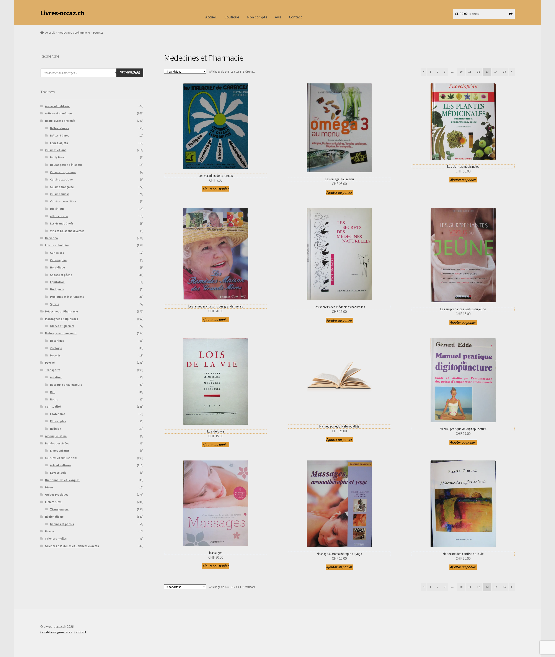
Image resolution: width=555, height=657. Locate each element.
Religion (55, 429)
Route (54, 399)
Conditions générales (56, 632)
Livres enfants (60, 450)
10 (461, 71)
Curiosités (57, 253)
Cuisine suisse (59, 194)
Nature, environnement (61, 333)
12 (478, 71)
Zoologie (56, 348)
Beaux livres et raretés (60, 121)
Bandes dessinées (57, 443)
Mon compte (257, 17)
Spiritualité (53, 406)
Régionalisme (54, 517)
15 (504, 71)
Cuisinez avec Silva (63, 201)
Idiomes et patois (62, 524)
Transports (52, 370)
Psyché (50, 362)
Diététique (57, 209)
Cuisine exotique (61, 179)
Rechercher (130, 72)
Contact (295, 17)
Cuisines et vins (55, 150)
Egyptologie (58, 473)
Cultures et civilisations (61, 458)
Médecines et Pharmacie (74, 32)
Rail (52, 392)
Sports (54, 304)
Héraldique (57, 267)
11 (469, 71)
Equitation (57, 282)
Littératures (53, 502)
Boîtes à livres (59, 135)
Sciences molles (56, 538)
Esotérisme (57, 414)
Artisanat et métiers (59, 113)
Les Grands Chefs (61, 223)
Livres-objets (59, 143)
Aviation (56, 377)
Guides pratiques (56, 494)
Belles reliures (59, 128)
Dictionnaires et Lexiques (62, 480)
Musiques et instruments (67, 297)
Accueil (211, 17)
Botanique (57, 341)
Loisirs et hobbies (57, 245)
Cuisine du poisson (63, 172)
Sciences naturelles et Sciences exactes (72, 546)
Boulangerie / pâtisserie (66, 165)
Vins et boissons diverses (67, 231)
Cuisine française (62, 187)
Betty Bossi (57, 157)
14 (495, 71)
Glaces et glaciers (62, 326)
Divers (49, 487)
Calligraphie (58, 260)
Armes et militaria (57, 106)
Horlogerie (57, 289)
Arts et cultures (60, 465)
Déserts (55, 355)
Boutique (231, 17)
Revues (50, 531)
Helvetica (51, 238)
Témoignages (59, 509)
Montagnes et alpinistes (61, 319)
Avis (278, 17)
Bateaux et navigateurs (66, 385)
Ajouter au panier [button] (216, 189)
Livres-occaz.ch (62, 13)
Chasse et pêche (61, 275)
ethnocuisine (59, 216)
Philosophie (58, 421)
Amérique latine (56, 436)
